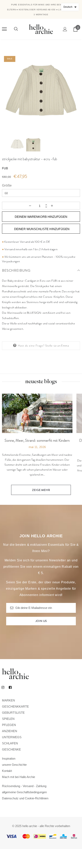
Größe (7, 185)
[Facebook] (10, 687)
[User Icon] (65, 29)
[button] (70, 7)
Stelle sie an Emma (57, 345)
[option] (41, 93)
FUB (5, 168)
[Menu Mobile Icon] (4, 29)
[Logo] (41, 29)
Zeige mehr (41, 490)
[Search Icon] (16, 29)
